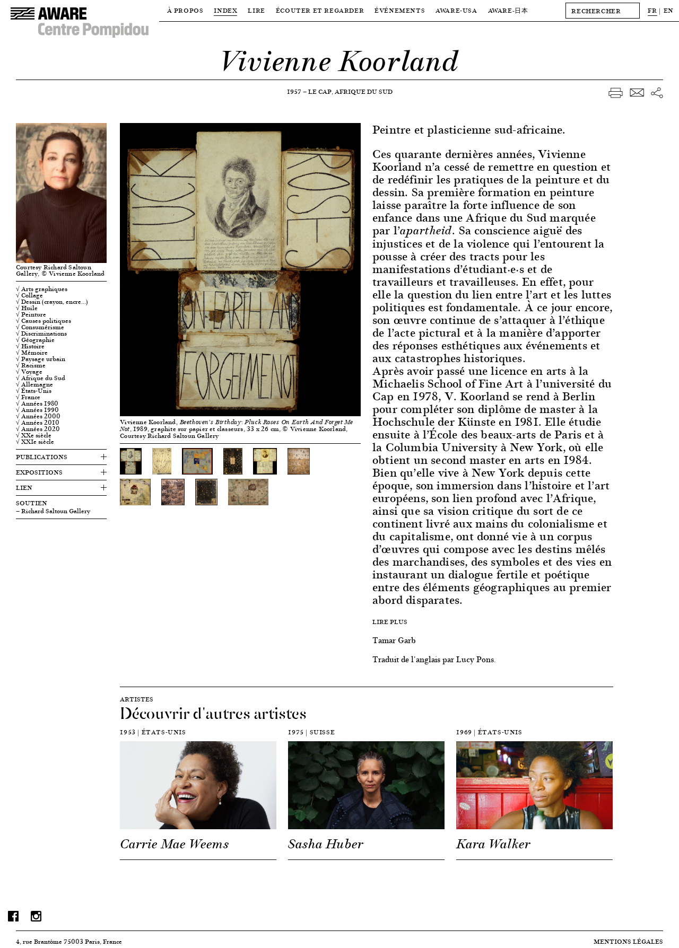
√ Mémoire (32, 352)
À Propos (185, 10)
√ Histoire (30, 346)
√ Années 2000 (38, 416)
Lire (256, 10)
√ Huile (27, 308)
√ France (28, 397)
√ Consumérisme (40, 327)
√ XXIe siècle (35, 441)
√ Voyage (29, 371)
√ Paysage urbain (40, 359)
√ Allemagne (34, 384)
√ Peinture (31, 314)
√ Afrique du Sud (40, 378)
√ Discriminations (41, 333)
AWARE (508, 10)
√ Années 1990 (37, 410)
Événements (400, 10)
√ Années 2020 (38, 429)
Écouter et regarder (320, 10)
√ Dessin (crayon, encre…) (52, 302)
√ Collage (29, 295)
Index (225, 10)
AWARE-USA (456, 10)
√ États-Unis (33, 391)
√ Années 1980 (37, 403)
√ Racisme (31, 365)
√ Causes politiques (43, 321)
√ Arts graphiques (41, 289)
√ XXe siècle (33, 435)
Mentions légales (628, 941)
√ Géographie (35, 340)
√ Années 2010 (37, 422)
